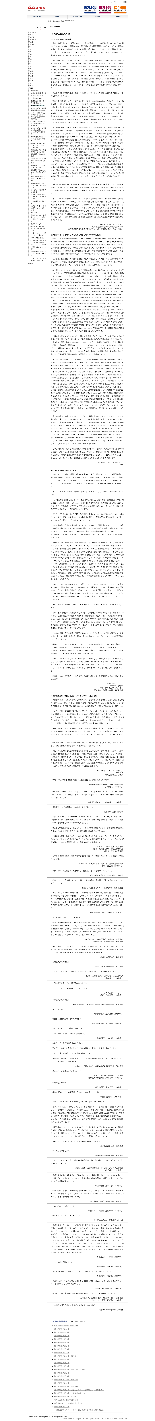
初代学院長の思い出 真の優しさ (67, 1396)
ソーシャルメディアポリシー (116, 1419)
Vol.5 (31, 78)
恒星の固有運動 (36, 98)
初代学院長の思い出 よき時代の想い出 (69, 1393)
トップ (49, 20)
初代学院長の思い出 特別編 (65, 1356)
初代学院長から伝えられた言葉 (66, 1380)
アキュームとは (37, 16)
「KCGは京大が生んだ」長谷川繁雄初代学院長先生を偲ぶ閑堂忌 (79, 1410)
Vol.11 (31, 66)
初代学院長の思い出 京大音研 (66, 1386)
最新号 (57, 16)
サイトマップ (84, 1419)
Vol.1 (31, 88)
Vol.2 (31, 86)
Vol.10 (31, 69)
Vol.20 (31, 44)
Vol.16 (31, 54)
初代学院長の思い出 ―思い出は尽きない (70, 1369)
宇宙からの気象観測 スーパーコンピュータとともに (38, 196)
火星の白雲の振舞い (37, 95)
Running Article (98, 17)
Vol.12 (31, 64)
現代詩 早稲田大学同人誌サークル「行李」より (38, 208)
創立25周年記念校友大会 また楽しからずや (38, 179)
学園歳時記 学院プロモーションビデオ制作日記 (38, 254)
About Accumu (37, 17)
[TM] (90, 13)
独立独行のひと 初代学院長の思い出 (68, 1403)
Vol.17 (31, 52)
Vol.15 (31, 56)
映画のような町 (36, 224)
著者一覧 (118, 16)
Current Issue (57, 17)
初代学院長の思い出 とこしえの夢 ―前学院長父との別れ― (79, 1390)
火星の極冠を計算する (38, 93)
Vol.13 (31, 61)
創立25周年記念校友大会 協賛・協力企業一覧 (38, 185)
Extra (31, 263)
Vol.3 (31, 83)
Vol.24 (31, 37)
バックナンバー (77, 16)
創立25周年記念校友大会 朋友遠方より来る (38, 172)
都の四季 (34, 212)
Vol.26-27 (32, 32)
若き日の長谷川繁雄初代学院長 (66, 1400)
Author (118, 17)
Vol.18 (31, 49)
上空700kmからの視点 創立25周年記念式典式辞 (38, 123)
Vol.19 (31, 47)
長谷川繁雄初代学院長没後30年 (66, 1326)
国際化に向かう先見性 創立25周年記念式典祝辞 (39, 161)
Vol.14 (31, 59)
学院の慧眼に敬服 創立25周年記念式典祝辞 (38, 139)
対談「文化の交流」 (37, 238)
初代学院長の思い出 (37, 105)
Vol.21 (31, 42)
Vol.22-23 (32, 39)
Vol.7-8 (31, 73)
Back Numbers (77, 17)
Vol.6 (31, 76)
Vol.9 (31, 71)
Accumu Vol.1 (55, 26)
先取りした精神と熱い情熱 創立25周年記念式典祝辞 (38, 145)
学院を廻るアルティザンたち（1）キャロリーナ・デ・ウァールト (38, 242)
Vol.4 (31, 81)
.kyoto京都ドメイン (70, 1419)
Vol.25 (31, 35)
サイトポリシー (97, 1419)
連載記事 (97, 16)
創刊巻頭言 (35, 90)
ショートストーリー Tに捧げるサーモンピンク (38, 228)
